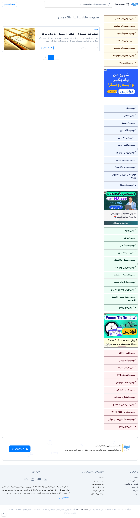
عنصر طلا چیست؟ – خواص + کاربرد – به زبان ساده (70, 34)
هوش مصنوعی (98, 484)
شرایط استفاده (82, 509)
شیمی (96, 29)
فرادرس (135, 487)
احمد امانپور (84, 48)
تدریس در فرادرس (131, 484)
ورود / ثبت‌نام (9, 4)
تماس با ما (134, 477)
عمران (101, 477)
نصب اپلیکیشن (18, 448)
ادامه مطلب (47, 47)
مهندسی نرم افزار (97, 493)
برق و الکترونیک (98, 487)
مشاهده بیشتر (64, 498)
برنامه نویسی (99, 480)
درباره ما (135, 493)
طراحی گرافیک (98, 490)
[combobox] (76, 4)
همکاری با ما (133, 480)
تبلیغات (135, 490)
